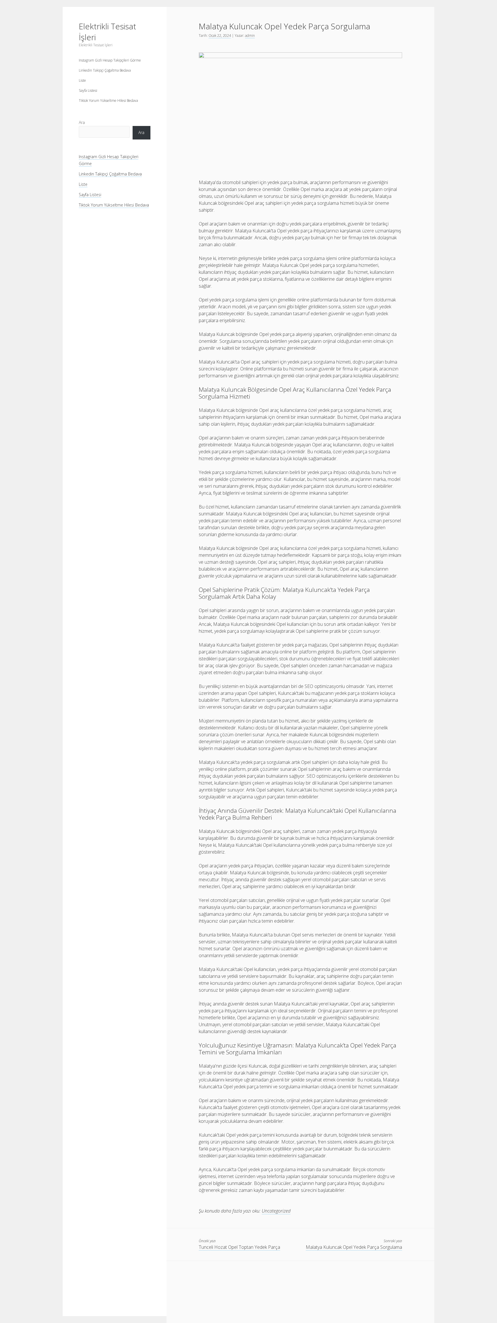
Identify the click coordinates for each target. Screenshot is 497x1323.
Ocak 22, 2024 (220, 35)
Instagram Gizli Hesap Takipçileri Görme (110, 60)
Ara (82, 122)
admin (250, 35)
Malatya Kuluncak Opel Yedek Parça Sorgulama (354, 1247)
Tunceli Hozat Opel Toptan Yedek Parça (239, 1247)
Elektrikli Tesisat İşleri (107, 32)
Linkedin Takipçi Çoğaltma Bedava (105, 70)
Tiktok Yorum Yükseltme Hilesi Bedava (108, 100)
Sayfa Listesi (88, 90)
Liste (82, 80)
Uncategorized (276, 1211)
